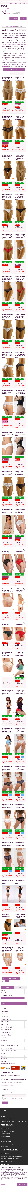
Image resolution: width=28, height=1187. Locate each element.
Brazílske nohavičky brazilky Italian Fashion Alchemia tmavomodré (20, 769)
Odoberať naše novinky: (8, 1093)
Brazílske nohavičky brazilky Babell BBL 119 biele (20, 916)
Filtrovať (14, 69)
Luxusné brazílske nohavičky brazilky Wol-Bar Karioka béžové (19, 157)
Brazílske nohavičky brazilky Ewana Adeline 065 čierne (7, 624)
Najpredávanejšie (6, 1019)
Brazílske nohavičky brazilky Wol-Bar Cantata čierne (7, 117)
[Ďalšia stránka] (8, 981)
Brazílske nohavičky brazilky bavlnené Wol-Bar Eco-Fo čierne (20, 317)
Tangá (3, 1006)
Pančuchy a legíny (6, 1024)
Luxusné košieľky (6, 1035)
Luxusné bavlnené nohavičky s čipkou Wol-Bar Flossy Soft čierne (20, 355)
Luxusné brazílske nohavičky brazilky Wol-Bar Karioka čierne (19, 197)
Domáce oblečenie (6, 1030)
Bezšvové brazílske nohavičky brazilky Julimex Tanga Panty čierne (20, 433)
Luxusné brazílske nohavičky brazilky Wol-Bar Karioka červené (7, 237)
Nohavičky (4, 998)
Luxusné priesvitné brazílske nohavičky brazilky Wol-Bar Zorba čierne (7, 279)
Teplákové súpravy (7, 995)
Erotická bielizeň (6, 1027)
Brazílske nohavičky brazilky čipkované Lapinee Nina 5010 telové (7, 512)
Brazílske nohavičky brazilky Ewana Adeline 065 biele (20, 590)
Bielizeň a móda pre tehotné (9, 1043)
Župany (3, 1037)
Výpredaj (4, 1059)
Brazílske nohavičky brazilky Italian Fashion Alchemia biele (20, 731)
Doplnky (3, 1056)
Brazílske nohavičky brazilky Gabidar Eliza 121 (7, 392)
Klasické (4, 1000)
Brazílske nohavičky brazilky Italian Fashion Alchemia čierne (7, 769)
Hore (4, 978)
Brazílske (4, 1003)
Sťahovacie (4, 1011)
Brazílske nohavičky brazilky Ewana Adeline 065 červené (20, 624)
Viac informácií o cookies (7, 1182)
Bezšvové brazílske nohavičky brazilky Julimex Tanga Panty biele (7, 433)
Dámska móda (5, 1022)
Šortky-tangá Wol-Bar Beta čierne (7, 915)
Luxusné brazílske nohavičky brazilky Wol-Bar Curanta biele (7, 474)
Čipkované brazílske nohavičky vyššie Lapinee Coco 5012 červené (20, 693)
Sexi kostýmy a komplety (8, 1051)
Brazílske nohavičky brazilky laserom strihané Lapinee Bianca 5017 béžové (7, 731)
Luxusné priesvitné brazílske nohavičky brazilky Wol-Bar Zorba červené (20, 279)
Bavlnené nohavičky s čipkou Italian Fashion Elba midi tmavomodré (7, 845)
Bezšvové (4, 1014)
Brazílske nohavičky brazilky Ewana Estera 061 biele (20, 511)
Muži (20, 987)
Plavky (3, 990)
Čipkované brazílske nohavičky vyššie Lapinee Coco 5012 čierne (7, 693)
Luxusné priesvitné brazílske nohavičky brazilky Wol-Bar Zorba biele (20, 237)
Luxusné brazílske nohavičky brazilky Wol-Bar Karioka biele (7, 197)
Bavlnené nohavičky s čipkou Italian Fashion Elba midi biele (7, 807)
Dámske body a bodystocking (9, 1045)
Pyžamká (3, 992)
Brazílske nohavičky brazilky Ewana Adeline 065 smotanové (7, 655)
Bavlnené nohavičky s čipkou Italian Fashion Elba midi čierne (20, 807)
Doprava (21, 3)
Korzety (3, 1053)
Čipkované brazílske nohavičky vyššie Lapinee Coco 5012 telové (20, 655)
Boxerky (3, 1008)
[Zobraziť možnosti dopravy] (14, 1069)
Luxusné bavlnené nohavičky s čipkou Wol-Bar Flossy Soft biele (7, 355)
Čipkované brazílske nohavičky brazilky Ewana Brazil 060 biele (20, 950)
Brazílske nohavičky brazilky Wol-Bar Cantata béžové (7, 78)
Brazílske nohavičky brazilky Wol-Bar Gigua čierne (7, 156)
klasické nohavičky (6, 44)
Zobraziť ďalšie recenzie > (7, 1085)
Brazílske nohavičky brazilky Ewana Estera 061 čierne (7, 551)
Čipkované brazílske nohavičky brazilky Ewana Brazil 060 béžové (7, 950)
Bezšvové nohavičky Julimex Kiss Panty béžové (7, 882)
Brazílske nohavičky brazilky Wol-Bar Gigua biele (20, 117)
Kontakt (26, 3)
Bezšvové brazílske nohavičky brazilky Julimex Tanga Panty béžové (20, 393)
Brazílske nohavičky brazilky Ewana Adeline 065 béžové (7, 590)
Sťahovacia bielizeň (7, 1032)
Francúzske (5, 1016)
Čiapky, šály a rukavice (7, 1048)
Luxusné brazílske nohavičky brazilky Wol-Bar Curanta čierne (19, 474)
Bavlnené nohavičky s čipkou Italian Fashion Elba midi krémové (20, 845)
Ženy (7, 987)
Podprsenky (5, 1040)
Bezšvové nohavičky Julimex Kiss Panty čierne (20, 882)
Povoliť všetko (22, 1184)
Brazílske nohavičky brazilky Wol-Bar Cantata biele (20, 78)
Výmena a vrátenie (14, 3)
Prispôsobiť (3, 1184)
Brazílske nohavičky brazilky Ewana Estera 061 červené (20, 551)
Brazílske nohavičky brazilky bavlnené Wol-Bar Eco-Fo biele (7, 317)
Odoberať (5, 1103)
